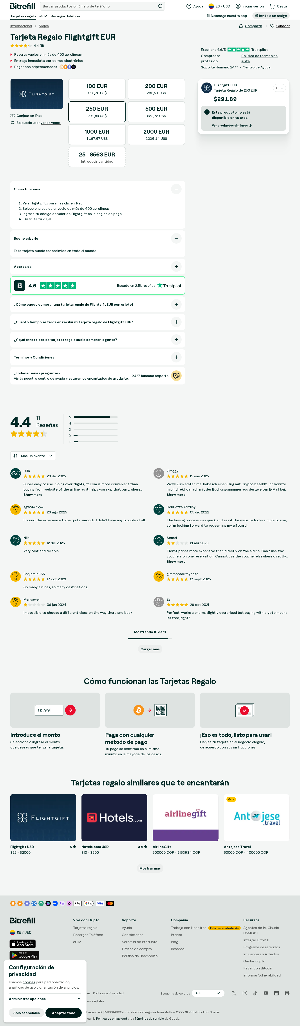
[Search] (160, 6)
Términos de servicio (149, 1018)
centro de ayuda (51, 378)
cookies (29, 982)
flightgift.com (42, 203)
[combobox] (98, 6)
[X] (234, 993)
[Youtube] (266, 993)
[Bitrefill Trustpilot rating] (58, 285)
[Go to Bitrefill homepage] (22, 6)
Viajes (44, 26)
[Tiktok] (255, 993)
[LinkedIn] (276, 993)
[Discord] (287, 993)
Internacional (21, 26)
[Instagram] (245, 993)
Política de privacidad (111, 1018)
